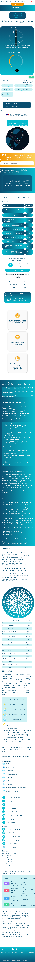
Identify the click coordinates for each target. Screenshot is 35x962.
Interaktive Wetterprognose (9, 952)
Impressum (6, 960)
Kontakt (29, 958)
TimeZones (30, 952)
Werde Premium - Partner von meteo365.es (14, 958)
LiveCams (22, 952)
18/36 (17, 70)
